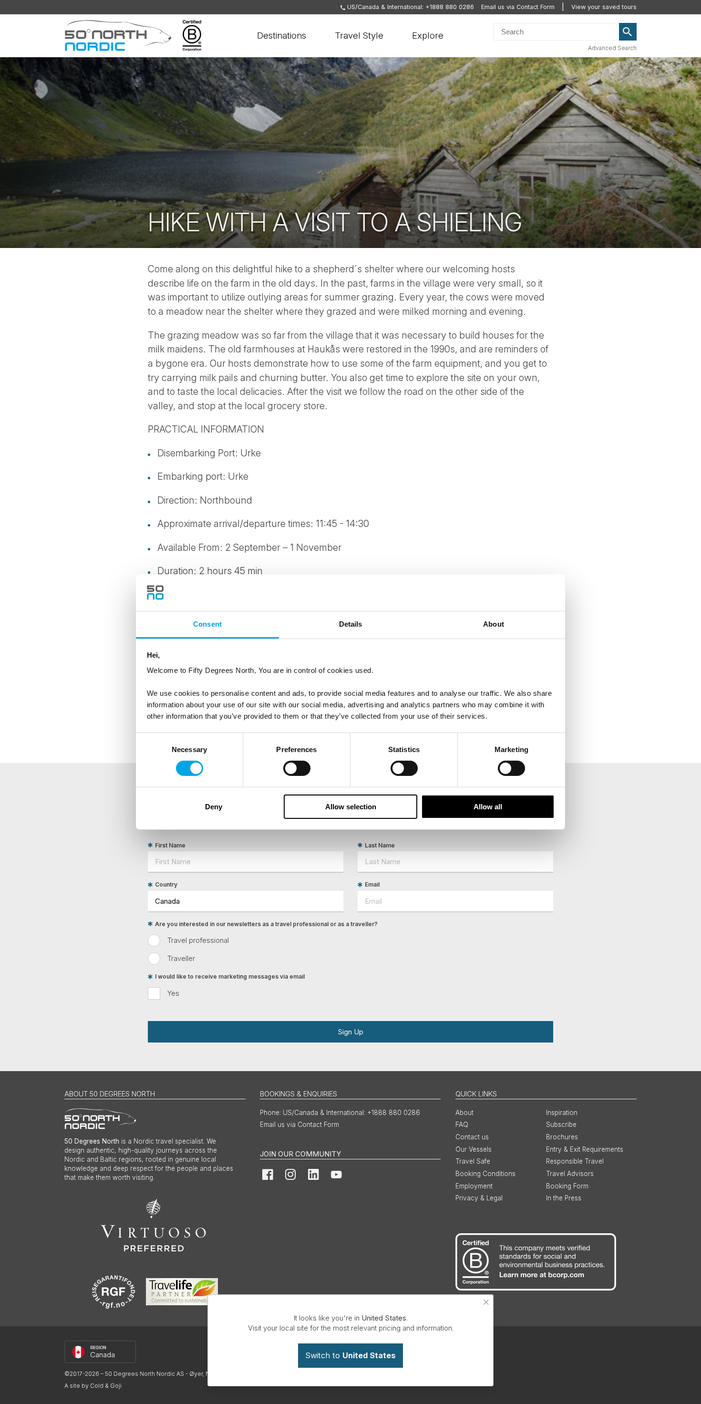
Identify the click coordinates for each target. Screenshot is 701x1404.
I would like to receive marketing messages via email (230, 977)
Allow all (488, 807)
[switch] (296, 768)
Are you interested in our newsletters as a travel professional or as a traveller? (266, 924)
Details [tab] (350, 624)
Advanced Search (612, 48)
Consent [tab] (207, 624)
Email (372, 884)
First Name (170, 845)
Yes (173, 993)
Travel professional (198, 940)
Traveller (181, 958)
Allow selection (350, 807)
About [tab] (493, 624)
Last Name (380, 845)
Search (628, 32)
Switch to (350, 1355)
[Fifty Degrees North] (118, 36)
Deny (213, 807)
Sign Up (350, 1031)
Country (166, 884)
